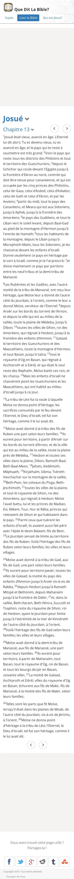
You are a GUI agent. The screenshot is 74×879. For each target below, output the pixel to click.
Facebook (9, 862)
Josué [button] (14, 118)
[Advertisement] (37, 67)
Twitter (20, 862)
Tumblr (54, 862)
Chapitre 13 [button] (17, 129)
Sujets (9, 18)
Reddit (42, 862)
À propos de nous (15, 876)
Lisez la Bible (28, 18)
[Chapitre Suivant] (67, 129)
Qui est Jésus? (52, 18)
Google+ (31, 862)
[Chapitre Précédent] (54, 129)
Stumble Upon (65, 862)
